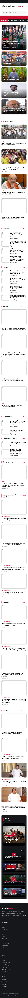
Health (3, 934)
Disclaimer (4, 967)
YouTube (3, 984)
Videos (3, 958)
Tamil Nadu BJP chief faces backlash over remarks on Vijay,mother (13, 782)
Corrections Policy (5, 962)
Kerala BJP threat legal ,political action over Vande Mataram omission (12, 757)
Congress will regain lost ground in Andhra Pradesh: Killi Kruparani (11, 732)
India (2, 925)
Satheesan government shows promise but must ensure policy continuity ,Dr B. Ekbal (14, 110)
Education (3, 941)
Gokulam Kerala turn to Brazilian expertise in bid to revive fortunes (17, 280)
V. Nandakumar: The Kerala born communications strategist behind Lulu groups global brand (18, 234)
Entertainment (5, 943)
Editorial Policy (5, 965)
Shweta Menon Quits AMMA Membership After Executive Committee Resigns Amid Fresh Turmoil (13, 700)
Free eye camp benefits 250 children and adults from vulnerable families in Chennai (13, 328)
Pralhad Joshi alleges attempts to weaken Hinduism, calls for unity (13, 168)
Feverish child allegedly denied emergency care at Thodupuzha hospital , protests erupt (13, 354)
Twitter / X (4, 982)
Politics (3, 927)
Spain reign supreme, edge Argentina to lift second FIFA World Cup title (18, 296)
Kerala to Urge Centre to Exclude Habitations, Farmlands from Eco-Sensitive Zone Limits (17, 451)
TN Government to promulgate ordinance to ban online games (13, 519)
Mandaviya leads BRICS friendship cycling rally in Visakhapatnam (13, 143)
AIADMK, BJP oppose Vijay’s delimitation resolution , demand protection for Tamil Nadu (13, 807)
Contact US (4, 960)
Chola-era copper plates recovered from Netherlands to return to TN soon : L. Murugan (18, 422)
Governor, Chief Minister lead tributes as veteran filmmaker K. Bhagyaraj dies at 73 (13, 649)
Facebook (3, 979)
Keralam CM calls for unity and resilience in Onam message (12, 78)
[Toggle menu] (3, 17)
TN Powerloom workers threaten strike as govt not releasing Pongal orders (17, 250)
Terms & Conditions (6, 969)
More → (25, 228)
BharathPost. (12, 7)
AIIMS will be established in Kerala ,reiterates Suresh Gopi (11, 405)
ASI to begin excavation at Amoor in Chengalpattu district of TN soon (17, 430)
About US (3, 955)
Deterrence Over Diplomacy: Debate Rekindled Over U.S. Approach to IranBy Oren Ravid (12, 485)
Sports (3, 931)
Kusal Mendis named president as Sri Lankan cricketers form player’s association (16, 288)
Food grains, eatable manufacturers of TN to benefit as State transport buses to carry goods (17, 258)
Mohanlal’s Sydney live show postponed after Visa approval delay (13, 624)
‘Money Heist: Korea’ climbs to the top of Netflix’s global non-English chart (13, 543)
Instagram (4, 986)
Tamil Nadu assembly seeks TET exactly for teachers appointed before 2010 (13, 94)
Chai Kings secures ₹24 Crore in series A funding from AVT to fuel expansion (18, 242)
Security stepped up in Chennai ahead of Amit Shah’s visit (13, 193)
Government (4, 945)
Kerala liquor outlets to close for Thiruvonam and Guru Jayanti (13, 43)
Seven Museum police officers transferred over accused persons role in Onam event (14, 62)
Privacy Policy (4, 971)
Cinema (3, 936)
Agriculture (4, 938)
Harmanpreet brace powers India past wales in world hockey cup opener (17, 272)
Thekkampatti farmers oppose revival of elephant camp (18, 443)
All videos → (21, 819)
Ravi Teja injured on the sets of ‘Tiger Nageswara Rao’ (12, 593)
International (4, 929)
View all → (24, 121)
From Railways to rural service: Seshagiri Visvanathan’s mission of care (13, 217)
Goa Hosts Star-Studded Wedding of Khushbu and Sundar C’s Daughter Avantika (12, 674)
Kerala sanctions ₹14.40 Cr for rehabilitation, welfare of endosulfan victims (12, 380)
